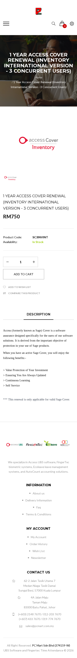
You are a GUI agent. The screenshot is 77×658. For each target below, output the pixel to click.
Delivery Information (38, 500)
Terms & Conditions (38, 514)
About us (39, 493)
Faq (38, 507)
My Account (38, 537)
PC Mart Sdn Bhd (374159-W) (51, 645)
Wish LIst (38, 551)
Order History (38, 544)
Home (38, 77)
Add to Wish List (19, 287)
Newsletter (38, 557)
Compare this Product (24, 293)
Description (38, 314)
